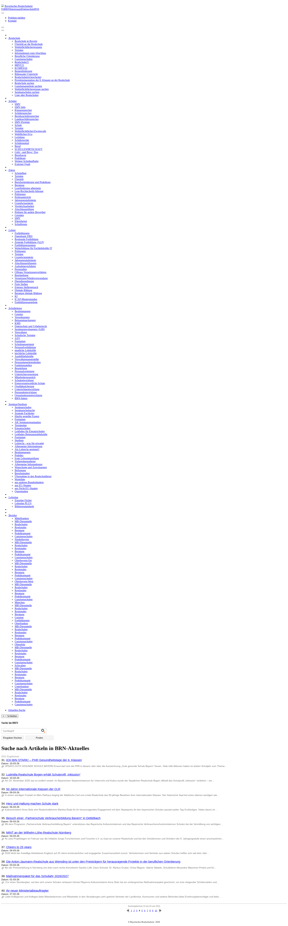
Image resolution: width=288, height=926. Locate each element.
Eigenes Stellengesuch (26, 287)
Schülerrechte (22, 140)
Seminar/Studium (17, 404)
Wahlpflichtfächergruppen (28, 47)
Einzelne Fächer (23, 500)
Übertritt (19, 179)
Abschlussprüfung (24, 209)
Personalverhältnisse (25, 347)
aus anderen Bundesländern (29, 482)
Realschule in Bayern (26, 41)
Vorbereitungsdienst (25, 461)
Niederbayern (22, 539)
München (20, 602)
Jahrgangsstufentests (25, 200)
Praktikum (20, 158)
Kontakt (12, 20)
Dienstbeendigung (24, 281)
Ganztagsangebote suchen (28, 86)
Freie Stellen (21, 284)
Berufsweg (20, 155)
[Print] (2, 27)
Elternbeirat (21, 221)
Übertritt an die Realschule (29, 44)
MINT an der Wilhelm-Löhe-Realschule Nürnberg (38, 832)
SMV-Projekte (22, 122)
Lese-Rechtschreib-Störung (29, 191)
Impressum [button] (15, 9)
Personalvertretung (24, 371)
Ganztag (19, 617)
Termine (19, 50)
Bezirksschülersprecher (27, 116)
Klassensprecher (23, 110)
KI (16, 296)
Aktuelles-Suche (16, 710)
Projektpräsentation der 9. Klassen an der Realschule (42, 80)
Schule (18, 125)
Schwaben (20, 665)
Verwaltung (21, 332)
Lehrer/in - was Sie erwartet (29, 443)
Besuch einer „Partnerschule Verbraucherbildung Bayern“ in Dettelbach (53, 818)
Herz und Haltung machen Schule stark (32, 803)
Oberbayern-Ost (23, 560)
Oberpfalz (20, 644)
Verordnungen (22, 317)
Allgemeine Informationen (28, 446)
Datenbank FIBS (23, 236)
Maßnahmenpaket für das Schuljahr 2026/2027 (37, 876)
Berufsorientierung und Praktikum (32, 182)
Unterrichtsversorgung (26, 374)
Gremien (19, 215)
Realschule (14, 38)
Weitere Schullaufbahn (26, 161)
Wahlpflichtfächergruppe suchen (32, 89)
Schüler (12, 101)
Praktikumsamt (22, 533)
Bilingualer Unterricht (26, 74)
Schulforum (21, 224)
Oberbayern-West (24, 581)
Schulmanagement (24, 344)
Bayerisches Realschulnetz (19, 6)
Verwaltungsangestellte (27, 359)
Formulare (20, 341)
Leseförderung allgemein (28, 188)
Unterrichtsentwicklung (27, 389)
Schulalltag (20, 173)
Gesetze (19, 314)
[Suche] (2, 30)
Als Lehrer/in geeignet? (27, 449)
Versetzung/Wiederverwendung (31, 278)
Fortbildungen (22, 233)
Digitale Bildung (23, 290)
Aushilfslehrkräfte (24, 356)
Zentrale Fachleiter (24, 413)
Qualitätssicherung (24, 386)
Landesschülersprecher (27, 119)
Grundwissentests (24, 203)
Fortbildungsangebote (26, 302)
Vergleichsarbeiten (24, 206)
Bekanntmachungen (25, 320)
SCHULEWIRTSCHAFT (28, 149)
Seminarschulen (23, 407)
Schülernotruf (22, 143)
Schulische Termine (25, 335)
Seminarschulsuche (25, 410)
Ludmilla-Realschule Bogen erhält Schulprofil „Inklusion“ (43, 774)
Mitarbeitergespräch (25, 377)
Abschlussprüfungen (25, 263)
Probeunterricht (23, 197)
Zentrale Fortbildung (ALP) (29, 242)
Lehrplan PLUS (23, 503)
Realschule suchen (24, 83)
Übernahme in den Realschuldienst (33, 476)
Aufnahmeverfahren (25, 266)
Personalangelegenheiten (28, 362)
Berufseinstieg (22, 473)
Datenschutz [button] (27, 9)
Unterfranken (22, 686)
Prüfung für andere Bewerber (30, 212)
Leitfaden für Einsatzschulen (30, 431)
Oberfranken (21, 623)
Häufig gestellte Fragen (27, 416)
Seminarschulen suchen (27, 92)
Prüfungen (20, 194)
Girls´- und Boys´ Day (26, 152)
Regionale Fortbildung (26, 239)
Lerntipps (20, 137)
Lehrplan (13, 497)
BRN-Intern (21, 398)
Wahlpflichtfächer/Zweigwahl (30, 131)
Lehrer (12, 230)
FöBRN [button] (5, 9)
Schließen (12, 716)
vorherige (128, 910)
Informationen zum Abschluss (30, 53)
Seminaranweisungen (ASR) (30, 329)
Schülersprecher (23, 113)
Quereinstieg (21, 491)
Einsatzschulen (22, 428)
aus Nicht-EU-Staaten (26, 488)
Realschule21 (22, 62)
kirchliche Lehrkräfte (26, 353)
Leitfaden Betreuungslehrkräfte (31, 434)
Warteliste (20, 479)
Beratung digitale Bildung (28, 293)
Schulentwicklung (24, 380)
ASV (17, 338)
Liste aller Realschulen (26, 95)
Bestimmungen (22, 311)
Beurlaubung (21, 275)
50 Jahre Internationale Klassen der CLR (33, 789)
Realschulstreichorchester (28, 77)
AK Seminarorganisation (28, 422)
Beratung (19, 185)
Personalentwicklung (26, 392)
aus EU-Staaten (23, 485)
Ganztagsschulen (23, 59)
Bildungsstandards (24, 506)
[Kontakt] (2, 13)
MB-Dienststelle (23, 521)
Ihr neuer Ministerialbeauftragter (27, 890)
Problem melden (16, 17)
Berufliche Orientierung (27, 56)
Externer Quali (22, 164)
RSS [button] (36, 9)
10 (156, 910)
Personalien (21, 269)
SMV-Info (20, 107)
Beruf (18, 146)
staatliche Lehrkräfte (25, 350)
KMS (17, 323)
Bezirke (12, 515)
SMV (17, 104)
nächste (160, 910)
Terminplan (21, 425)
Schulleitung (15, 308)
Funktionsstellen (23, 365)
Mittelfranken (22, 518)
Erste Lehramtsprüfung (27, 458)
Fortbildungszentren (25, 245)
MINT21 (19, 65)
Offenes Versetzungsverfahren (30, 272)
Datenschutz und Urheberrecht (31, 326)
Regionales (20, 527)
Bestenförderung (23, 71)
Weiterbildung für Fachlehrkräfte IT (33, 248)
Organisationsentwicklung (28, 395)
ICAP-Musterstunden (26, 299)
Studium (19, 440)
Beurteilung (21, 368)
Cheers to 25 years (19, 847)
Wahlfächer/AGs (23, 134)
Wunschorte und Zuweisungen (31, 467)
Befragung (20, 470)
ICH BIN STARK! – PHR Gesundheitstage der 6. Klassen (44, 760)
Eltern (11, 170)
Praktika (19, 455)
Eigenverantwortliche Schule (30, 383)
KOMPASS (21, 68)
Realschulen (21, 524)
